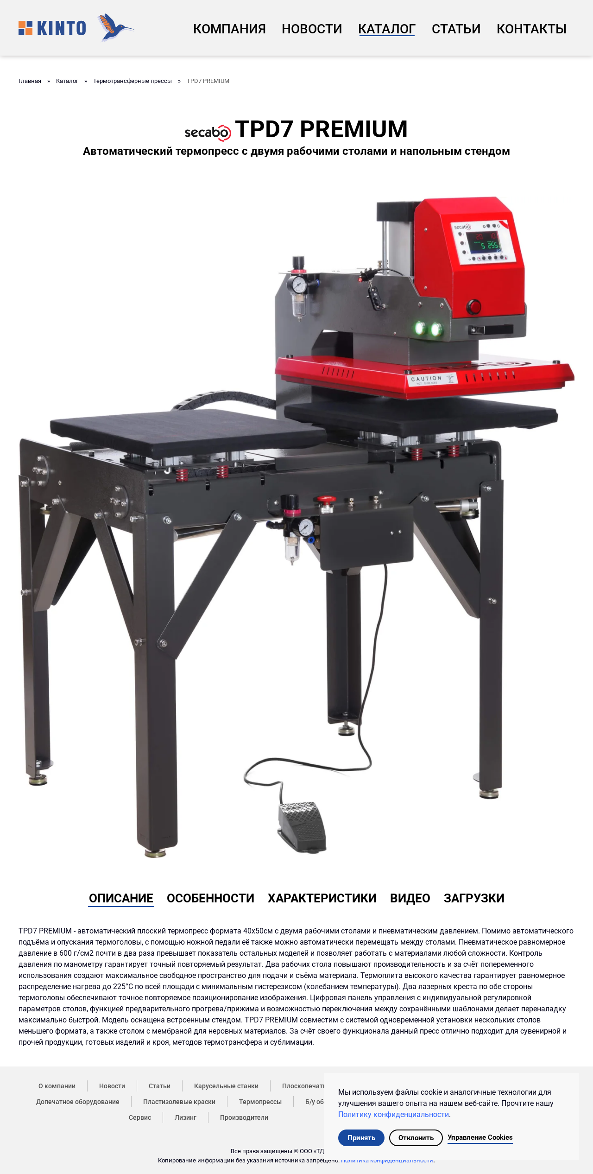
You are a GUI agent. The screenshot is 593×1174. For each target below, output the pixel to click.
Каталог (387, 29)
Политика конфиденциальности (387, 1160)
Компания (229, 29)
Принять (361, 1138)
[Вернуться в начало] (76, 27)
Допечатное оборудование (78, 1101)
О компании (57, 1086)
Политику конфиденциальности (393, 1114)
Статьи (456, 29)
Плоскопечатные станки (320, 1086)
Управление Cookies (480, 1137)
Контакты (532, 29)
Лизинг (185, 1117)
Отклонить (416, 1138)
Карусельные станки (226, 1086)
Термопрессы (260, 1101)
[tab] (121, 896)
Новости (312, 29)
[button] (296, 526)
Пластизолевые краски (179, 1101)
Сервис (140, 1117)
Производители (244, 1117)
